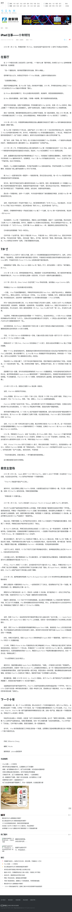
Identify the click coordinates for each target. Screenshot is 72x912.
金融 (38, 6)
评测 (57, 6)
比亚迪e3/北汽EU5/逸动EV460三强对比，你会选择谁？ (18, 826)
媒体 (28, 3)
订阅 (10, 13)
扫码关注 (14, 13)
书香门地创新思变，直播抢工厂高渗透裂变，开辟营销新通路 (21, 881)
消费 (50, 6)
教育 (11, 6)
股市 (21, 6)
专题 (35, 3)
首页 (2, 4)
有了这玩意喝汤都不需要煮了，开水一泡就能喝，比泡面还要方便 (22, 782)
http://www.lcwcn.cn (19, 908)
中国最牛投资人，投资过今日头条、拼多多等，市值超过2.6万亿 (22, 861)
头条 (31, 6)
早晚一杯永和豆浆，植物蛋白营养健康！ (16, 878)
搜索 (2, 13)
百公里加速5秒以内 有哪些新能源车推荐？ (14, 820)
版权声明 (32, 900)
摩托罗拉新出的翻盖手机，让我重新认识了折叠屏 (17, 767)
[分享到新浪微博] (69, 39)
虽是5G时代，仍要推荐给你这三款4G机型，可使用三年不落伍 (22, 872)
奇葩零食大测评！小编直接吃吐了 (13, 780)
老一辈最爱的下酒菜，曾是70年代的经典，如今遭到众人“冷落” (22, 777)
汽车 (14, 3)
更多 (69, 815)
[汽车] (3, 815)
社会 (21, 3)
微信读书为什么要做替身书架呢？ (12, 818)
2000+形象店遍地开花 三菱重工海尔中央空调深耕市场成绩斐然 (23, 886)
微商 (66, 3)
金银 (24, 6)
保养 (60, 6)
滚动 (38, 3)
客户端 (6, 13)
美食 (50, 3)
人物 (28, 6)
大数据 (67, 6)
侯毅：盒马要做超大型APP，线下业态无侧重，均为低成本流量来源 (23, 769)
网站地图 (25, 900)
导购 (53, 6)
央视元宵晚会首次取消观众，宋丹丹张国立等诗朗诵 (18, 772)
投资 (35, 6)
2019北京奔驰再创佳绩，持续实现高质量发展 (15, 823)
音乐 (60, 3)
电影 (57, 3)
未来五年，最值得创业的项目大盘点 (14, 875)
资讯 (11, 3)
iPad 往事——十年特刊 (9, 764)
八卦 (53, 3)
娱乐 (17, 3)
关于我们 (3, 900)
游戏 (46, 3)
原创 (31, 3)
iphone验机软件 (16, 751)
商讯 (46, 6)
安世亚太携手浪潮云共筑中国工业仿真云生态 (17, 869)
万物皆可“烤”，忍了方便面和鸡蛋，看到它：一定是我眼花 (20, 775)
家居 (14, 6)
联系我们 (10, 900)
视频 (24, 3)
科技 (17, 6)
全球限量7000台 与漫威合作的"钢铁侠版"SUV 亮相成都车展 (19, 828)
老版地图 (18, 900)
